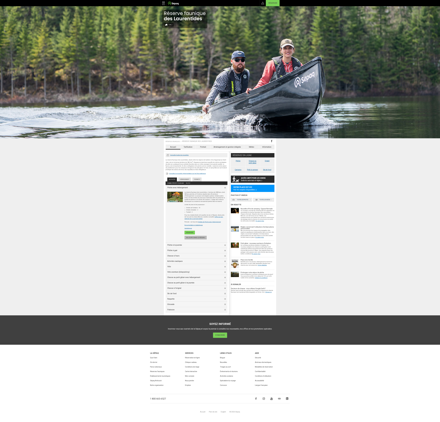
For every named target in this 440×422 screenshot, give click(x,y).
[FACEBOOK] (256, 398)
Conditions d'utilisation (263, 376)
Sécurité (258, 358)
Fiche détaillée (262, 265)
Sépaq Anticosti (156, 381)
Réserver (272, 3)
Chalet (267, 161)
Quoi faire (153, 358)
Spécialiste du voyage (228, 381)
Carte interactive (191, 371)
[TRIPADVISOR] (279, 398)
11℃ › (170, 25)
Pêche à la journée (174, 245)
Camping (238, 170)
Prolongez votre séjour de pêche (252, 272)
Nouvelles (168, 155)
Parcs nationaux (156, 367)
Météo (251, 147)
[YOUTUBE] (271, 398)
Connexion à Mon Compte (263, 3)
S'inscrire (220, 335)
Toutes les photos (242, 199)
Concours (223, 385)
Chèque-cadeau (191, 362)
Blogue (222, 358)
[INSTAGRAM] (264, 398)
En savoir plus (260, 221)
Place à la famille (247, 260)
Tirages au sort (225, 367)
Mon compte (189, 376)
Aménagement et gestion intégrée (227, 147)
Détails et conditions (261, 278)
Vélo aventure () (178, 272)
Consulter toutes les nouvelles (179, 155)
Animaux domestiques (263, 362)
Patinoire (171, 310)
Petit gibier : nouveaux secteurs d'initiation (256, 243)
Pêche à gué (172, 250)
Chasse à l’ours (173, 256)
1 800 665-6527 (158, 398)
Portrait (203, 147)
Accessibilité (259, 381)
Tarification (188, 147)
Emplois (188, 385)
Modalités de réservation (264, 367)
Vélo (169, 266)
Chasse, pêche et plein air (175, 183)
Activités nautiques (175, 261)
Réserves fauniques (173, 141)
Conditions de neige (192, 367)
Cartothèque (188, 228)
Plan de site (213, 412)
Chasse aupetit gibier (252, 162)
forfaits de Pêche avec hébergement (209, 222)
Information (266, 147)
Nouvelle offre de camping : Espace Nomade (257, 209)
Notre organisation (157, 385)
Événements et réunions (229, 371)
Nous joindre (189, 381)
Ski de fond (171, 293)
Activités (172, 179)
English (223, 412)
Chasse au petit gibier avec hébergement (183, 277)
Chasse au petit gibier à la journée (180, 283)
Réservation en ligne (192, 358)
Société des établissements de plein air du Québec (173, 3)
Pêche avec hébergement (177, 187)
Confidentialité (260, 371)
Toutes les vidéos (265, 199)
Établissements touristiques (160, 376)
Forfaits (197, 179)
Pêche (238, 161)
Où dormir (153, 362)
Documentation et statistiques (193, 225)
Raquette (171, 299)
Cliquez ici (268, 292)
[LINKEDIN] (287, 398)
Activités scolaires (226, 376)
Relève (188, 183)
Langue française (261, 385)
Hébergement (184, 179)
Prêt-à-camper (252, 170)
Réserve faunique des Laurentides (197, 141)
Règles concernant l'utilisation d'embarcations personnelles (257, 227)
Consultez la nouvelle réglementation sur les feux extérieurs (187, 173)
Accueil (173, 147)
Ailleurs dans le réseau (195, 237)
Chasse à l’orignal (174, 288)
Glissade (170, 304)
